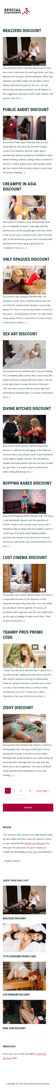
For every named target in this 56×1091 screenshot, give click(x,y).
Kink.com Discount (14, 1028)
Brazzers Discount (22, 30)
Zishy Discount (18, 707)
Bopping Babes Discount (27, 483)
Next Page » (42, 791)
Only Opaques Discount (26, 259)
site (35, 851)
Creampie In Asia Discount (19, 186)
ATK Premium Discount (16, 994)
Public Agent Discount (26, 109)
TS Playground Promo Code (19, 956)
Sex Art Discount (20, 333)
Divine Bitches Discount (27, 408)
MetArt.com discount (34, 843)
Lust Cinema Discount (25, 557)
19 (31, 790)
